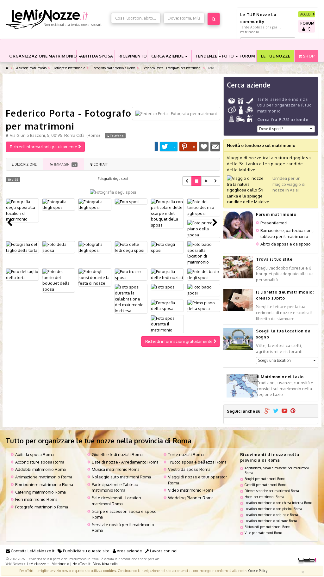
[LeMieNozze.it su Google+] (267, 411)
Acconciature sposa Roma (39, 462)
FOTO (228, 55)
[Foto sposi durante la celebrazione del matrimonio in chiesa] (131, 299)
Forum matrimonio (276, 214)
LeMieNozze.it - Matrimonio (48, 564)
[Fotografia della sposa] (167, 306)
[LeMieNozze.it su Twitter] (275, 411)
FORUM (247, 55)
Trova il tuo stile (274, 259)
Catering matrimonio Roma (40, 492)
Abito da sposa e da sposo (285, 243)
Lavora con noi (163, 550)
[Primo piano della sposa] (203, 306)
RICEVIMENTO (132, 55)
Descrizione (25, 164)
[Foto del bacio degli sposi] (203, 274)
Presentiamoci (273, 222)
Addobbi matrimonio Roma (40, 469)
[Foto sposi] (167, 287)
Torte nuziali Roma (186, 454)
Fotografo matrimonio (69, 68)
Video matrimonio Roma (191, 490)
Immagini (64, 164)
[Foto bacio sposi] (203, 290)
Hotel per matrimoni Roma (264, 497)
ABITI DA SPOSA (96, 55)
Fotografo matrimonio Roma (41, 506)
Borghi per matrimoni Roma (265, 479)
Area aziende (129, 550)
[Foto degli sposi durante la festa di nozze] (94, 277)
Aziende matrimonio (31, 68)
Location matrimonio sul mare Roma (271, 521)
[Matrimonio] (57, 19)
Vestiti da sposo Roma (189, 469)
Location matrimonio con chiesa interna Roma (278, 503)
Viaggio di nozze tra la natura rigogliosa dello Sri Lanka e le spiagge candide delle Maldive (269, 163)
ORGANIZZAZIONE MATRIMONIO (42, 55)
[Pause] (196, 181)
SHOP (308, 55)
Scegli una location (274, 360)
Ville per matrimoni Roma (263, 533)
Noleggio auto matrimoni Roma (121, 476)
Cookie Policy (257, 570)
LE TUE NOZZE (275, 55)
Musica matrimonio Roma (116, 469)
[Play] (206, 181)
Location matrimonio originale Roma (271, 515)
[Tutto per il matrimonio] (7, 68)
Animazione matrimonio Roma (43, 476)
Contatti (100, 164)
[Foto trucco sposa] (131, 274)
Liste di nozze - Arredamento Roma (125, 462)
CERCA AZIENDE (167, 55)
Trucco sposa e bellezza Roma (197, 462)
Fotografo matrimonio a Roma (113, 68)
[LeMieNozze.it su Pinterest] (293, 411)
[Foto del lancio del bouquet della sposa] (58, 280)
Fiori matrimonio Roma (36, 499)
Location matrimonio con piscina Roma (273, 509)
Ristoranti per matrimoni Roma (267, 527)
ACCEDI (306, 14)
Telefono (116, 135)
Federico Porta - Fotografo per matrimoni (172, 68)
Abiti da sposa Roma (34, 454)
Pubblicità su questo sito (85, 550)
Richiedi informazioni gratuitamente (44, 146)
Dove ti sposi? (271, 128)
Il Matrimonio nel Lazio (280, 376)
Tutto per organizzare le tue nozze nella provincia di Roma (98, 440)
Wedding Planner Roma (191, 497)
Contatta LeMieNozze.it (32, 550)
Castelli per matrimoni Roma (265, 485)
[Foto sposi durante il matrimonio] (167, 324)
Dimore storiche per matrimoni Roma (272, 491)
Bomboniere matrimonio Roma (44, 484)
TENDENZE (206, 55)
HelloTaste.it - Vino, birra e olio (94, 564)
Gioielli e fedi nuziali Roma (117, 454)
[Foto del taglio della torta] (22, 274)
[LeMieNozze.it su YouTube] (284, 411)
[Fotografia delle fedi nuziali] (167, 274)
